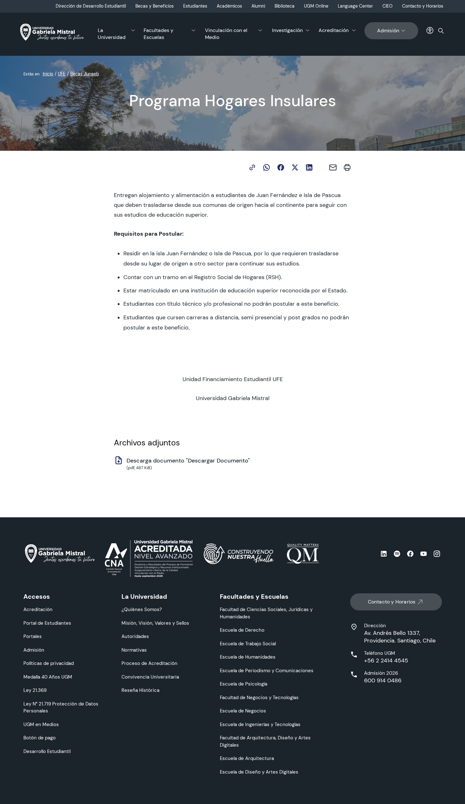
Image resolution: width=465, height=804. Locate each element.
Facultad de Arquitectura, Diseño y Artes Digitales (265, 741)
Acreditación (334, 30)
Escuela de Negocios (243, 711)
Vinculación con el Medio (226, 33)
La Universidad (112, 33)
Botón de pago (39, 738)
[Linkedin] (309, 167)
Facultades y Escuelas (158, 33)
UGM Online (316, 6)
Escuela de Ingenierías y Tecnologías (260, 724)
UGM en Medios (41, 724)
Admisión (388, 31)
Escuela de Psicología (243, 684)
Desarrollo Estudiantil (47, 751)
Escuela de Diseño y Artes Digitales (259, 772)
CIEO (387, 6)
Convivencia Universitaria (150, 677)
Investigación (287, 30)
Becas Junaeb (84, 74)
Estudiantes (195, 6)
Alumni (258, 6)
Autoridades (135, 636)
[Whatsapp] (266, 167)
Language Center (355, 6)
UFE (61, 74)
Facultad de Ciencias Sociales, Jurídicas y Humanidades (266, 613)
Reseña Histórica (140, 690)
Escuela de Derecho (242, 630)
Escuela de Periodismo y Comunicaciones (266, 670)
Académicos (229, 6)
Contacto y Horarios (422, 6)
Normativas (134, 650)
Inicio (48, 74)
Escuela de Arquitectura (247, 758)
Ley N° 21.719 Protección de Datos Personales (60, 707)
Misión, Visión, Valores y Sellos (155, 623)
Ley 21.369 (34, 690)
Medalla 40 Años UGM (47, 677)
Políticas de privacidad (48, 663)
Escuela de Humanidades (248, 657)
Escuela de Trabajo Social (248, 644)
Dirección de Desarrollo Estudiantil (91, 6)
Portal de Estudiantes (47, 623)
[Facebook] (281, 167)
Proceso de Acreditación (149, 663)
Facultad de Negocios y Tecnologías (259, 697)
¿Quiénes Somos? (141, 609)
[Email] (333, 167)
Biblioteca (284, 6)
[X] (295, 167)
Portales (32, 636)
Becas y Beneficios (154, 6)
